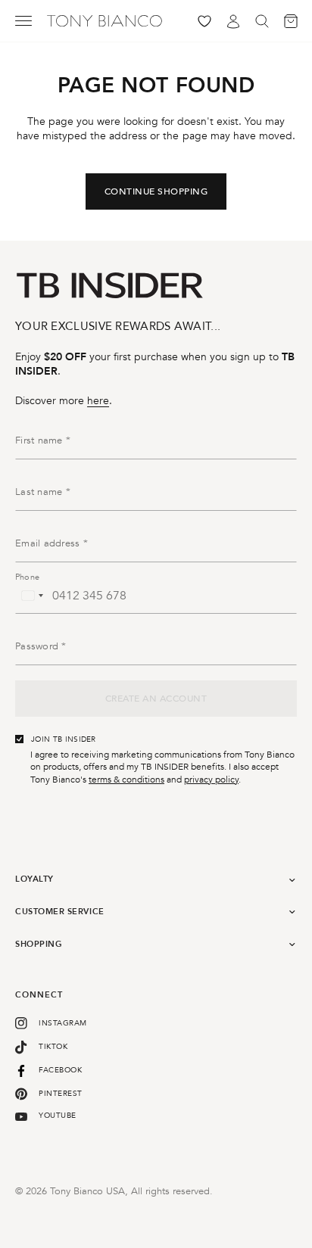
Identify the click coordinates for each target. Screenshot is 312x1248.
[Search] (262, 21)
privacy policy (211, 779)
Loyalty (34, 879)
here (98, 401)
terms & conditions (126, 779)
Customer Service (60, 911)
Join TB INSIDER (63, 739)
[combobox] (32, 595)
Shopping (38, 944)
